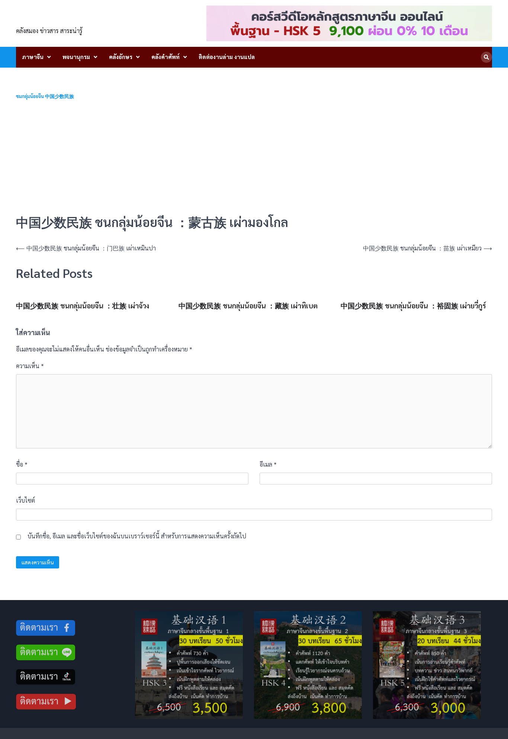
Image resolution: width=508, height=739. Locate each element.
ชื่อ (22, 464)
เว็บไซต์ (25, 500)
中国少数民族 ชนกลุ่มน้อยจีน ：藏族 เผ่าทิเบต (248, 305)
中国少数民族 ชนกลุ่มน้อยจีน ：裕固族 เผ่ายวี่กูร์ (413, 305)
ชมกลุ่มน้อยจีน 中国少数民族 (45, 96)
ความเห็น (30, 366)
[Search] (486, 57)
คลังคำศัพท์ (165, 56)
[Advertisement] (254, 157)
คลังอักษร (120, 56)
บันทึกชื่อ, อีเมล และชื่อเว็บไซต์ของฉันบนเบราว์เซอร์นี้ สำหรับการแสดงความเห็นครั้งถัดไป (137, 536)
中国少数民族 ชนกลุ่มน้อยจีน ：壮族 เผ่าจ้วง (82, 305)
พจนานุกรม (76, 56)
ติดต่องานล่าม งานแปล (227, 56)
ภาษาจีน (33, 56)
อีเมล (268, 464)
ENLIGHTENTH (57, 19)
